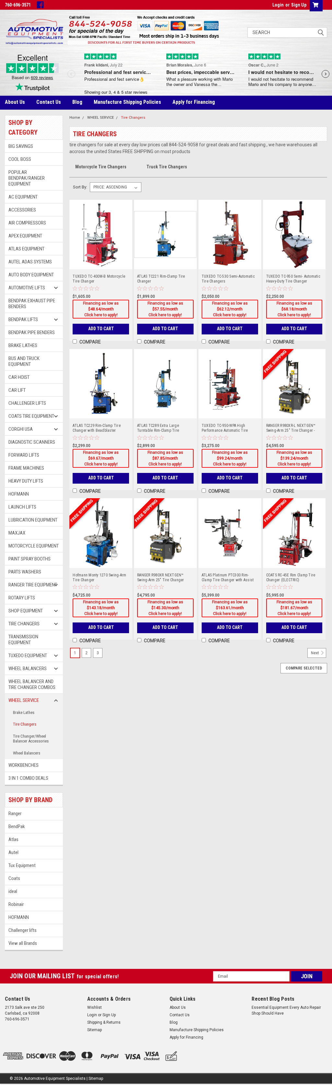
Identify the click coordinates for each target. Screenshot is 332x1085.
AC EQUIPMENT (23, 197)
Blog (77, 102)
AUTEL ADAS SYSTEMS (30, 262)
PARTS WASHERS (24, 572)
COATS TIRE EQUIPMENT (31, 416)
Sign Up (298, 4)
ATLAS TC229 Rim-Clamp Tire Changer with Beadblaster (97, 428)
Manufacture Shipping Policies (127, 102)
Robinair (16, 904)
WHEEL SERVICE (23, 700)
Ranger (14, 813)
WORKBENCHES (24, 765)
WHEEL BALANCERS (27, 668)
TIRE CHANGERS (24, 624)
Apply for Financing (193, 102)
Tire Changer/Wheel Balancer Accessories (31, 739)
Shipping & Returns (104, 1022)
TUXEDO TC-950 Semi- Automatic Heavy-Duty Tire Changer (293, 278)
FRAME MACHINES (26, 468)
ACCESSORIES (22, 210)
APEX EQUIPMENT (25, 236)
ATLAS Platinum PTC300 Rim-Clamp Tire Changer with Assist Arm (228, 578)
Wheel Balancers (26, 753)
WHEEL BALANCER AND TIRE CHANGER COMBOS (31, 684)
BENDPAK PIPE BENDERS (31, 332)
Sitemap (94, 1030)
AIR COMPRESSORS (27, 223)
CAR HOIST (19, 377)
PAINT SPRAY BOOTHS (29, 559)
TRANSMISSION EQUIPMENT (23, 639)
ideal (12, 891)
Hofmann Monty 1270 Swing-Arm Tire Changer (99, 577)
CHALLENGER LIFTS (27, 403)
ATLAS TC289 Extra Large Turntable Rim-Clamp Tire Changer (158, 428)
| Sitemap (95, 1078)
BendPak (16, 826)
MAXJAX (16, 533)
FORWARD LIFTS (23, 455)
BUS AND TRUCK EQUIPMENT (24, 361)
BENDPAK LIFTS (23, 319)
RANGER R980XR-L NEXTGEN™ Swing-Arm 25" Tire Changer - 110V (291, 428)
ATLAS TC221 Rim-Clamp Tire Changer (161, 278)
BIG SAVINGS (20, 146)
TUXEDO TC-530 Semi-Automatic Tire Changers (228, 278)
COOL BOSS (19, 159)
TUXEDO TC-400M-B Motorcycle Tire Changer (99, 278)
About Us (15, 102)
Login (278, 4)
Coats (14, 878)
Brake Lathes (23, 712)
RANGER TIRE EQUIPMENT (32, 585)
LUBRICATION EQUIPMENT (32, 520)
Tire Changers (24, 724)
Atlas (13, 839)
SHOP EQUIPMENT (25, 611)
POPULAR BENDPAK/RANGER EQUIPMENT (26, 178)
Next (315, 653)
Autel (13, 852)
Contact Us (48, 102)
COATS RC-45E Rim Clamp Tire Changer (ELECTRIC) (290, 577)
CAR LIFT (17, 390)
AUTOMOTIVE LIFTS (26, 288)
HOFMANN (18, 494)
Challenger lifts (22, 930)
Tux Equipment (22, 865)
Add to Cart (101, 328)
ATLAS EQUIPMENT (26, 249)
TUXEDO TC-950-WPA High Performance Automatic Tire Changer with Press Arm (225, 428)
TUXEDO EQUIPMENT (27, 655)
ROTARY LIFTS (21, 598)
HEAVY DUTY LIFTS (25, 481)
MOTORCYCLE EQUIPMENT (33, 546)
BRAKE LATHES (22, 345)
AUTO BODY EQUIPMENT (31, 275)
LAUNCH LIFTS (22, 507)
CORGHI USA (20, 429)
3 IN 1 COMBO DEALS (28, 778)
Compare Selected (304, 668)
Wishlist (94, 1007)
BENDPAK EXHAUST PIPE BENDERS (31, 303)
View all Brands (22, 943)
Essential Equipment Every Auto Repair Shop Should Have (286, 1010)
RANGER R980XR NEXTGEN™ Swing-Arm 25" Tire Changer (160, 577)
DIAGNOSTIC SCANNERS (31, 442)
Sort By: (80, 187)
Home (74, 117)
